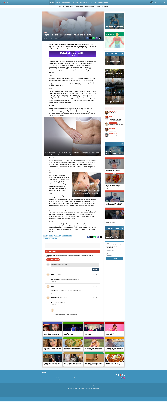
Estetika (93, 2)
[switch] (151, 2)
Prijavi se (95, 269)
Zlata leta (75, 2)
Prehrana (61, 6)
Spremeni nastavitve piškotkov (90, 385)
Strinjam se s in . (115, 254)
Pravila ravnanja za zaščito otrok (76, 388)
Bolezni (58, 2)
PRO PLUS (67, 385)
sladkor (45, 235)
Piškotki (80, 385)
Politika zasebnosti (103, 385)
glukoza (51, 235)
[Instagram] (158, 2)
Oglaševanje (53, 385)
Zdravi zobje (105, 6)
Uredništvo (60, 385)
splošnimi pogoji (115, 253)
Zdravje (52, 2)
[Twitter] (90, 38)
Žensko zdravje (66, 2)
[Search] (156, 2)
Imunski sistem (79, 6)
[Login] (164, 2)
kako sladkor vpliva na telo (49, 238)
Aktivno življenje (69, 6)
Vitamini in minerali (89, 6)
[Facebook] (161, 2)
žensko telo (57, 235)
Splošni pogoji (113, 385)
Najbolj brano (108, 108)
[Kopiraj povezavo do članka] (100, 38)
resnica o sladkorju (67, 235)
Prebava (98, 6)
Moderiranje (73, 385)
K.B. (46, 38)
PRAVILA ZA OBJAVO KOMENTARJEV (53, 259)
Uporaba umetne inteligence (92, 388)
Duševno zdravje (84, 2)
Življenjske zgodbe (103, 2)
